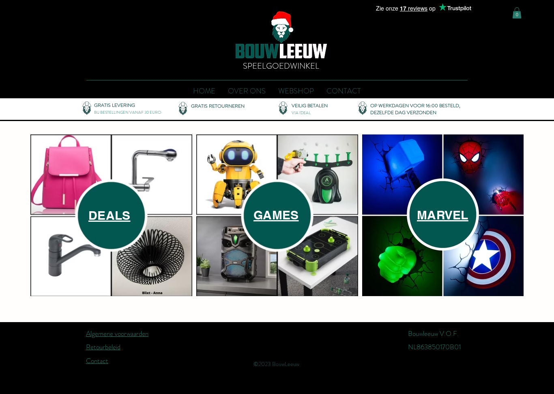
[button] (517, 12)
